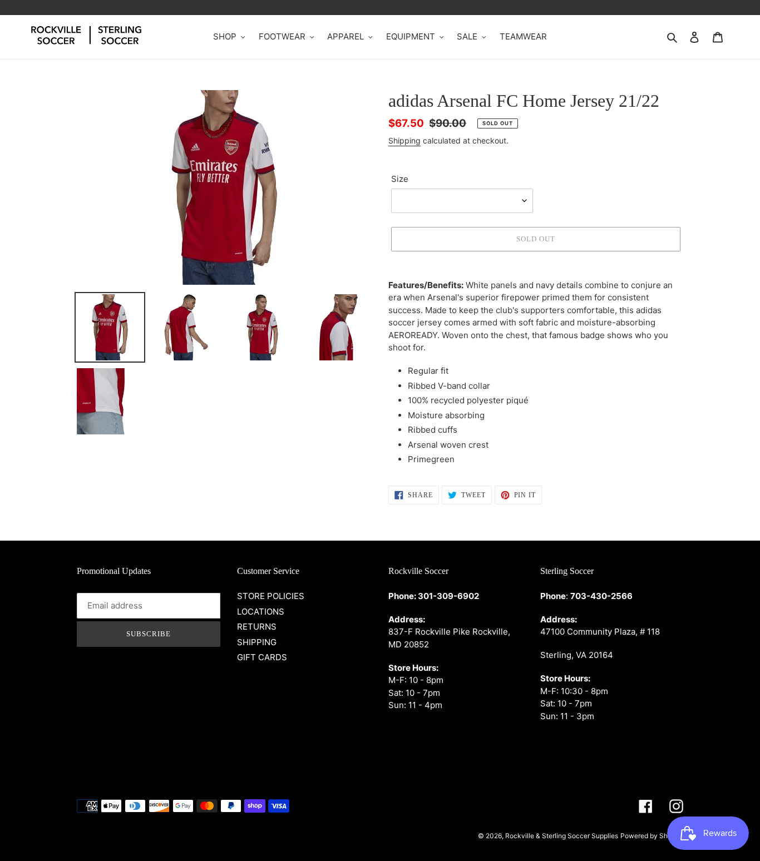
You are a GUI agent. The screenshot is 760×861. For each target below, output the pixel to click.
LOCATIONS (260, 611)
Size (399, 179)
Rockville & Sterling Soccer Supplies (561, 836)
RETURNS (257, 626)
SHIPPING (257, 642)
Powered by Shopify (651, 836)
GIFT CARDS (262, 657)
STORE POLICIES (270, 596)
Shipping (404, 140)
